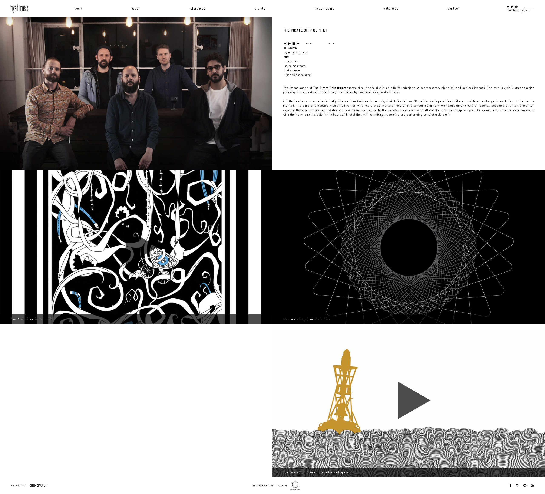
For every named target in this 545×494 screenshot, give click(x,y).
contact (453, 8)
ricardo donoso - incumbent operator (507, 10)
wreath (292, 48)
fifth (287, 57)
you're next (291, 61)
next (516, 6)
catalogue (391, 8)
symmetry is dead (295, 52)
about (135, 8)
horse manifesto (294, 66)
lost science (292, 70)
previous (508, 6)
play (512, 6)
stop (293, 43)
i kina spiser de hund (297, 75)
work (78, 8)
